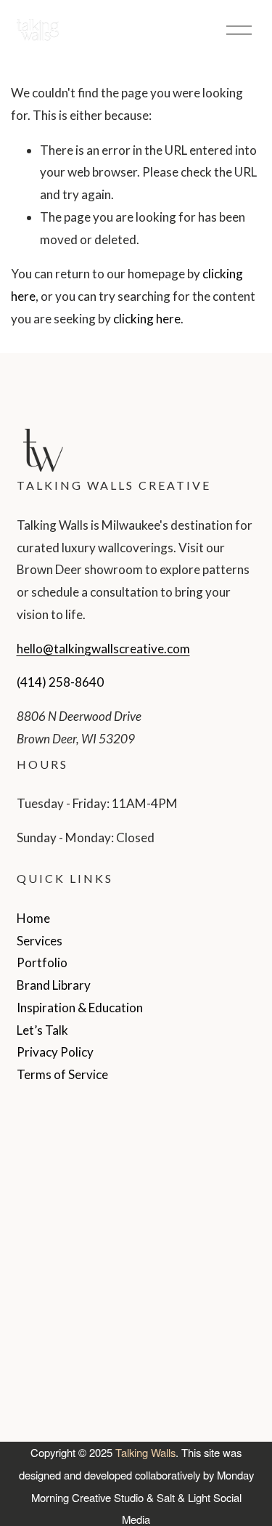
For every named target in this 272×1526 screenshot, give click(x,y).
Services (39, 940)
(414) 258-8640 (60, 682)
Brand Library (54, 985)
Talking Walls (145, 1452)
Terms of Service (62, 1074)
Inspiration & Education (80, 1007)
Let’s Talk (42, 1030)
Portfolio (42, 962)
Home (33, 918)
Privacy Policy (55, 1051)
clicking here (147, 318)
